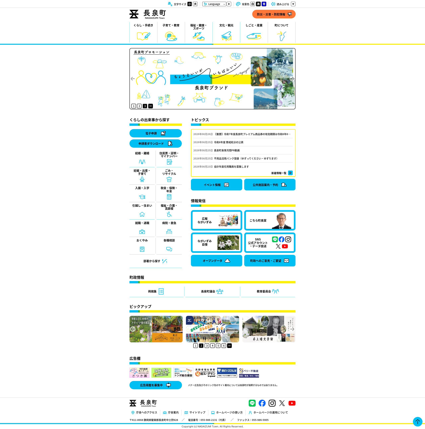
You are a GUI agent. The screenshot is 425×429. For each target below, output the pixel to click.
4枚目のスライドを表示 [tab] (212, 345)
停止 (150, 106)
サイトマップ (197, 412)
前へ (133, 79)
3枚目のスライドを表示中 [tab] (145, 106)
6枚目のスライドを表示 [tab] (223, 345)
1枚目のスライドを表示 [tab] (133, 106)
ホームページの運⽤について (271, 412)
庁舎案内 (173, 412)
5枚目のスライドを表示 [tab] (218, 345)
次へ (292, 79)
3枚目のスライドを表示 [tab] (207, 345)
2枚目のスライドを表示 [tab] (139, 106)
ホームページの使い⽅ (229, 412)
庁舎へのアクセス (146, 412)
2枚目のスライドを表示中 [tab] (201, 345)
